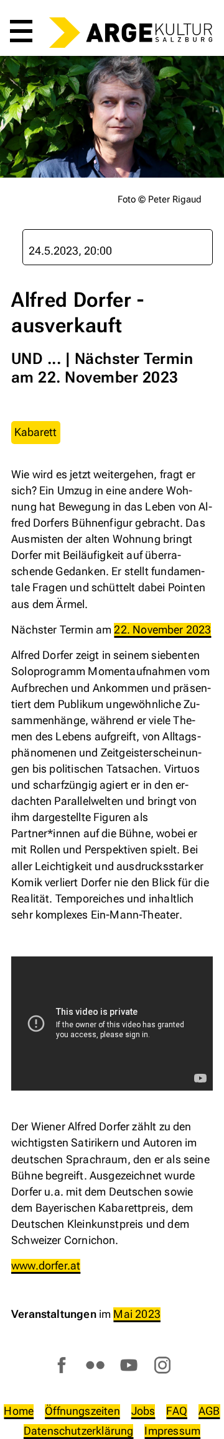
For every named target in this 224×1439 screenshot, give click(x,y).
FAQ (176, 1410)
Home (19, 1410)
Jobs (143, 1410)
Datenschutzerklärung (79, 1430)
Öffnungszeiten (82, 1410)
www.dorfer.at (45, 1265)
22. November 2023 (162, 629)
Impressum (172, 1430)
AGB (209, 1410)
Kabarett (35, 431)
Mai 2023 (136, 1313)
